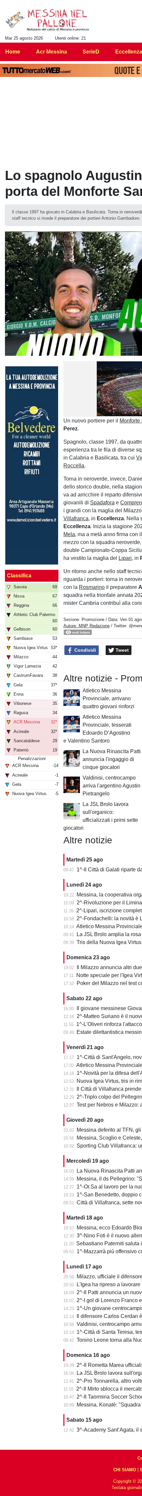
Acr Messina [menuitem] (51, 52)
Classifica (19, 575)
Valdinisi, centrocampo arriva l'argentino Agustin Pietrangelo (111, 785)
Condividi (84, 650)
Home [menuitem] (12, 52)
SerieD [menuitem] (91, 52)
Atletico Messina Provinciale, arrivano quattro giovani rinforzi (108, 698)
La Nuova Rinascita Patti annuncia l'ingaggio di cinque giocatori (112, 759)
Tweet (121, 650)
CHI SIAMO (124, 1469)
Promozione (93, 619)
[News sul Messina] (47, 20)
